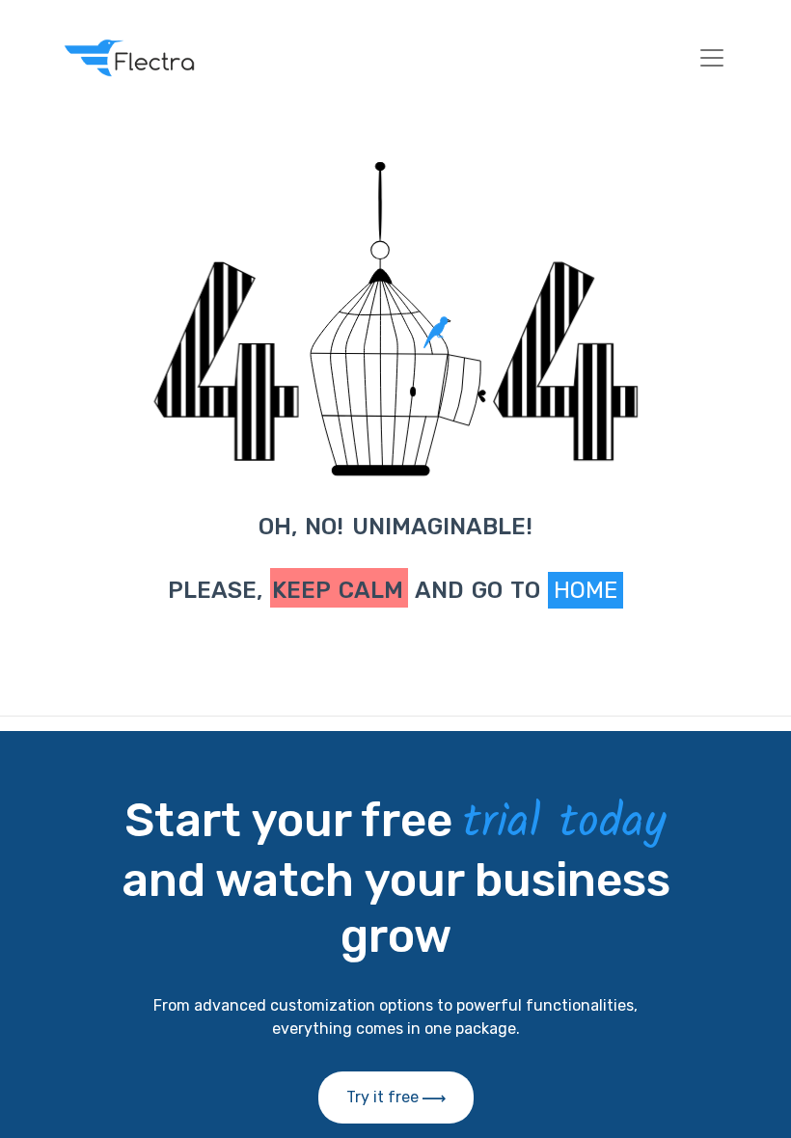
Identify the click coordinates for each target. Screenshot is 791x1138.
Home (585, 590)
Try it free (384, 1097)
